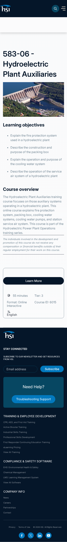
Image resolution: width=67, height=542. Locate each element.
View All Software (12, 482)
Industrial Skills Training (15, 432)
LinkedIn (40, 535)
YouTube (49, 535)
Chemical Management (14, 472)
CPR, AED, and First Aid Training (19, 422)
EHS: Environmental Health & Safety (20, 467)
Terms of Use (24, 527)
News (6, 497)
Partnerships (9, 507)
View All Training (11, 452)
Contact (7, 512)
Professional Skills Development (19, 437)
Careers (7, 502)
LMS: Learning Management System (21, 477)
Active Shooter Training (14, 427)
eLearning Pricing (11, 447)
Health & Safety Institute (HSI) (6, 8)
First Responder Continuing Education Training (26, 442)
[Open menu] (63, 8)
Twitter (31, 535)
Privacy (12, 527)
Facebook (22, 535)
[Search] (55, 8)
